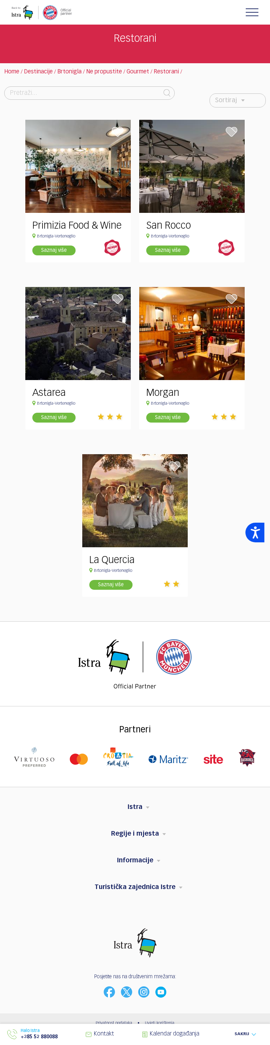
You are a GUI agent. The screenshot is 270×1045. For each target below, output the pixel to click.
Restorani (166, 72)
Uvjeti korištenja (159, 1023)
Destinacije (38, 72)
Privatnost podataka (114, 1023)
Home (11, 72)
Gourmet (138, 72)
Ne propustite (104, 72)
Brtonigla (69, 72)
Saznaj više (54, 250)
